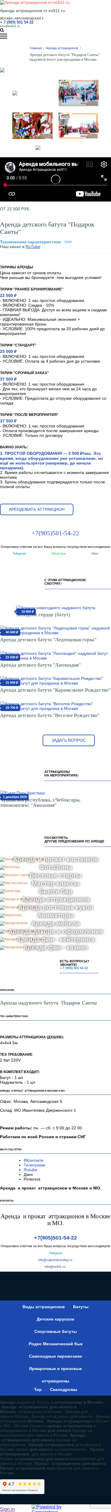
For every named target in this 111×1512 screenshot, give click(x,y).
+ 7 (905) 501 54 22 (16, 22)
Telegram (19, 553)
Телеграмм (34, 1165)
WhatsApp (58, 553)
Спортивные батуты (55, 1331)
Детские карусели (55, 1319)
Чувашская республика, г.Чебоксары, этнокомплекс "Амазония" (40, 802)
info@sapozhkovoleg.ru (55, 1260)
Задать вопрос (69, 740)
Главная (36, 48)
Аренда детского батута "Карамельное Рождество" (55, 690)
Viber (95, 553)
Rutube (30, 1169)
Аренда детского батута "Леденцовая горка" (48, 639)
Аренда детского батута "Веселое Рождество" (49, 715)
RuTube (32, 246)
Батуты (81, 1306)
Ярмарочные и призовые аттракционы (55, 1370)
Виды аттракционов (43, 1306)
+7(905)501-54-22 (55, 533)
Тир (38, 1389)
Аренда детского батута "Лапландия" (40, 665)
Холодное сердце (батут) (43, 614)
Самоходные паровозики (55, 1356)
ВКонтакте (34, 1160)
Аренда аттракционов (62, 48)
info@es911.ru (10, 26)
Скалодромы (63, 1389)
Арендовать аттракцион (37, 509)
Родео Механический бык (56, 1343)
